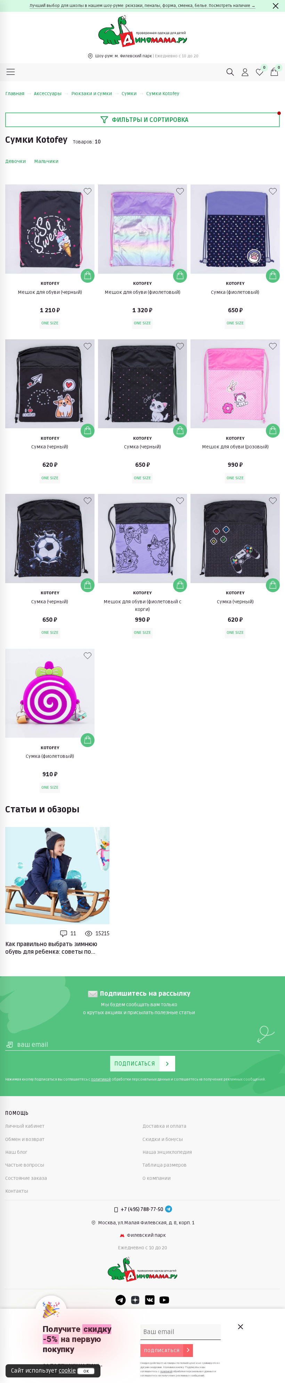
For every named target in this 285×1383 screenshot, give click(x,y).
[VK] (149, 1300)
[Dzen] (135, 1300)
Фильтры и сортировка (150, 120)
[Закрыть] (275, 6)
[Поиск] (230, 72)
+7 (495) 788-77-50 (142, 1209)
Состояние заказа (26, 1178)
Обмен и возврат (24, 1139)
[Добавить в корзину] (88, 276)
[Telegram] (168, 1210)
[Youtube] (164, 1300)
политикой (101, 1079)
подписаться (162, 1350)
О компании (156, 1178)
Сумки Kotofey (162, 94)
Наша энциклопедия (167, 1152)
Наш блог (16, 1152)
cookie (67, 1370)
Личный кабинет (24, 1126)
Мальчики (46, 161)
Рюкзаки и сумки (91, 94)
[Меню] (10, 72)
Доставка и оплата (164, 1126)
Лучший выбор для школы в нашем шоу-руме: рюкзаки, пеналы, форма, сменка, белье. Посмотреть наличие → (142, 5)
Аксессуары (48, 94)
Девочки (15, 161)
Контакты (16, 1191)
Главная (14, 94)
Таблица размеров (164, 1165)
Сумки (129, 94)
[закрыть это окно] (240, 1326)
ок (86, 1371)
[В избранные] (88, 191)
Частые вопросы (24, 1165)
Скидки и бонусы (162, 1139)
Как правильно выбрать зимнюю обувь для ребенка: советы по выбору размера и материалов (51, 948)
